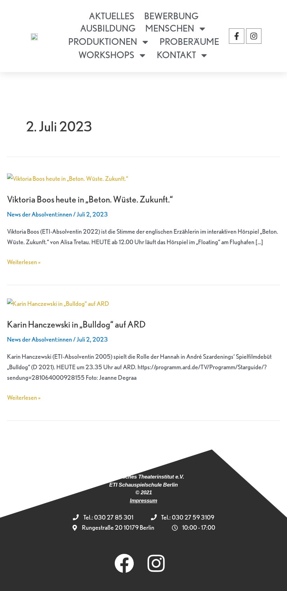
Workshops (106, 54)
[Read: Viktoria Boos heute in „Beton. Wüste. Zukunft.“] (67, 177)
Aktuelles (111, 16)
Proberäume (189, 41)
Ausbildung (107, 28)
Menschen (169, 28)
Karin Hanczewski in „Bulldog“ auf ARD (76, 324)
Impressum (143, 500)
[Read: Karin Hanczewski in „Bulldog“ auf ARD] (58, 303)
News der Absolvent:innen (39, 214)
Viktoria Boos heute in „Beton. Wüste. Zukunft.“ (90, 199)
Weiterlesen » (24, 261)
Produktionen (102, 41)
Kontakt (176, 54)
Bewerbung (171, 16)
